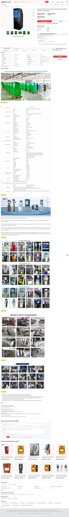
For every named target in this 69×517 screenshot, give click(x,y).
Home (1, 6)
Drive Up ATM (9, 498)
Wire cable (2, 489)
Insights (58, 510)
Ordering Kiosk (36, 486)
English (13, 511)
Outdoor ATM (4, 498)
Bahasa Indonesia (60, 511)
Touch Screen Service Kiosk (15, 505)
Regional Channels (45, 510)
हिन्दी (47, 511)
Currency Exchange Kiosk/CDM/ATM (56, 486)
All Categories (4, 4)
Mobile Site (54, 510)
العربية (39, 511)
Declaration (44, 513)
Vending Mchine (20, 486)
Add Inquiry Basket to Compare (18, 36)
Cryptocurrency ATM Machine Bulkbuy (26, 505)
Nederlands (36, 511)
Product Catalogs (14, 484)
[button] (48, 50)
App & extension (56, 4)
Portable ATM (15, 498)
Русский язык (26, 511)
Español (16, 511)
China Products (16, 510)
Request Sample (55, 23)
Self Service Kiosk (3, 486)
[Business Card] (66, 52)
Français (22, 511)
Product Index (50, 510)
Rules (67, 4)
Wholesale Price (36, 510)
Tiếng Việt (56, 511)
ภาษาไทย (50, 511)
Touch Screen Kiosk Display (6, 505)
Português (19, 511)
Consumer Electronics (6, 6)
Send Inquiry (44, 21)
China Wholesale (31, 510)
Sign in (67, 2)
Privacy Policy (48, 513)
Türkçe (53, 511)
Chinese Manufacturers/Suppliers (23, 510)
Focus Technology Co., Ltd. (28, 513)
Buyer (46, 4)
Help (51, 4)
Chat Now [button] (61, 21)
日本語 (45, 511)
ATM (20, 6)
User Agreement (40, 513)
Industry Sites (40, 510)
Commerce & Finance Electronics (14, 6)
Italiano (30, 511)
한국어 (42, 511)
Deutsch (33, 511)
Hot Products (11, 510)
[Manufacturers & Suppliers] (6, 2)
